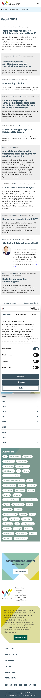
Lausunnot (17, 96)
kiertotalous (8, 490)
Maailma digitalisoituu (13, 83)
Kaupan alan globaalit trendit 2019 (20, 218)
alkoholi (22, 239)
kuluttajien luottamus (11, 500)
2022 (4, 417)
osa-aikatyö (24, 183)
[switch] (36, 355)
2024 (4, 406)
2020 (4, 427)
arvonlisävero (14, 456)
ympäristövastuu (20, 538)
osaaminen (7, 509)
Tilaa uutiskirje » (20, 571)
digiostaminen (8, 461)
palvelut (18, 509)
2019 (4, 432)
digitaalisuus (23, 79)
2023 (4, 411)
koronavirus (20, 490)
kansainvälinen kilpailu (8, 275)
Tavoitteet (9, 649)
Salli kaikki (20, 376)
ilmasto (26, 471)
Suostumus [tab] (7, 314)
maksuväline (24, 27)
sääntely (27, 239)
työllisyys (30, 183)
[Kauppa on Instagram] (15, 685)
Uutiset (17, 27)
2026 (4, 396)
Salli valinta (20, 382)
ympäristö (7, 538)
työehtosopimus (27, 524)
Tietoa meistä (10, 678)
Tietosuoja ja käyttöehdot (24, 693)
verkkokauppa (21, 533)
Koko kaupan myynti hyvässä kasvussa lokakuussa (17, 130)
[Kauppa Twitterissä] (11, 685)
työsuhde (28, 529)
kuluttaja (7, 495)
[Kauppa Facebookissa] (6, 685)
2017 (4, 442)
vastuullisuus (5, 57)
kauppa (21, 485)
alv (5, 456)
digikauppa (27, 456)
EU (19, 471)
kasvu (31, 239)
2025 (4, 401)
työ (34, 183)
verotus (33, 533)
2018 (4, 437)
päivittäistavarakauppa (26, 56)
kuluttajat (17, 495)
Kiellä (20, 388)
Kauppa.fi (9, 693)
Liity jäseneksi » (20, 637)
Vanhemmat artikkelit (10, 303)
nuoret (29, 505)
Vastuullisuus (11, 654)
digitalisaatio (24, 215)
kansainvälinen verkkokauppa (28, 273)
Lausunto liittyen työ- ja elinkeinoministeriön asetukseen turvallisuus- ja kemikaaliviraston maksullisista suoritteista (19, 104)
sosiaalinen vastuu (10, 514)
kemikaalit (36, 96)
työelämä (7, 529)
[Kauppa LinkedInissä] (25, 685)
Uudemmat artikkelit (31, 303)
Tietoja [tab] (33, 314)
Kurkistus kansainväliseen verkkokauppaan (15, 280)
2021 (4, 422)
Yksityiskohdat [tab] (20, 314)
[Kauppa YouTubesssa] (20, 685)
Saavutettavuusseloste (12, 695)
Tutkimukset (27, 519)
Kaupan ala (9, 660)
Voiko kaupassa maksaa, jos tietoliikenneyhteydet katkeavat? (19, 31)
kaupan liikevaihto (25, 125)
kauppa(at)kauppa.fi (29, 695)
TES (5, 519)
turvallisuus (31, 27)
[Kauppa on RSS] (30, 685)
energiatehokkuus (22, 466)
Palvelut (8, 666)
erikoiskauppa (8, 471)
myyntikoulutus (18, 505)
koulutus (31, 490)
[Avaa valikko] (37, 3)
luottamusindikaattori (29, 500)
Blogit (16, 239)
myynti (6, 505)
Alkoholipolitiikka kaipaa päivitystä (20, 243)
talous (32, 514)
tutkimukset (8, 524)
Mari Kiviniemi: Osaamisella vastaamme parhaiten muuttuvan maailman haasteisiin (19, 153)
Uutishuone (10, 672)
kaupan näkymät (9, 485)
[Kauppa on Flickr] (34, 685)
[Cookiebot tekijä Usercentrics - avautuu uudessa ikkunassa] (30, 308)
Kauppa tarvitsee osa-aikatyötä (18, 187)
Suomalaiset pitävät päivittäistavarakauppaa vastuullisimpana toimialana (16, 64)
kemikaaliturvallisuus (27, 96)
